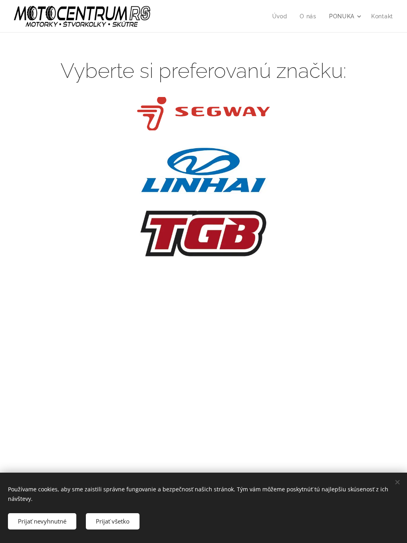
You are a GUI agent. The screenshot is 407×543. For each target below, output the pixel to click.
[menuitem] (282, 16)
